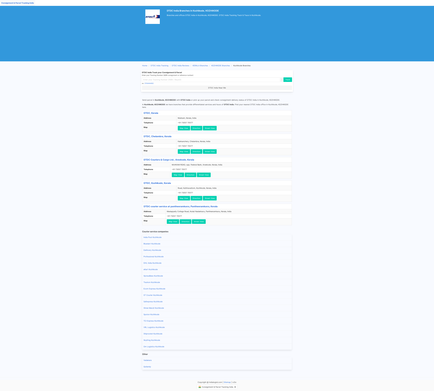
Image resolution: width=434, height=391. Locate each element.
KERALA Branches (200, 65)
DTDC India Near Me (217, 88)
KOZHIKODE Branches (220, 65)
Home (144, 65)
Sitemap (227, 382)
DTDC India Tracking (159, 65)
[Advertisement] (217, 44)
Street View (210, 128)
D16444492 (149, 83)
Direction (196, 128)
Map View (184, 128)
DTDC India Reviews (180, 65)
